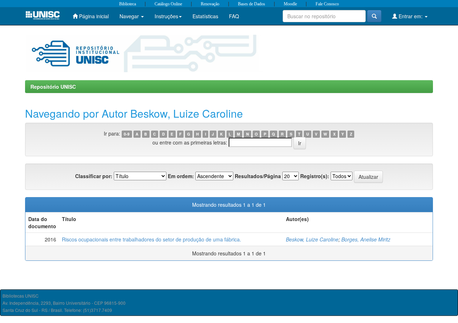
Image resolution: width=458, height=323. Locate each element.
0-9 (127, 134)
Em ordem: (181, 176)
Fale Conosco (327, 4)
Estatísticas (205, 16)
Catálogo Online (168, 4)
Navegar (130, 16)
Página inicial (93, 16)
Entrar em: (410, 16)
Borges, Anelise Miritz (365, 239)
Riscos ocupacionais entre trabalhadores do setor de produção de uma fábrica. (151, 239)
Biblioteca (127, 4)
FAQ (234, 16)
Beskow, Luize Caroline (312, 239)
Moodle (290, 4)
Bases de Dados (251, 4)
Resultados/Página (258, 176)
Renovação (210, 4)
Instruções (166, 16)
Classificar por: (93, 176)
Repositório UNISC (53, 86)
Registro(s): (314, 176)
